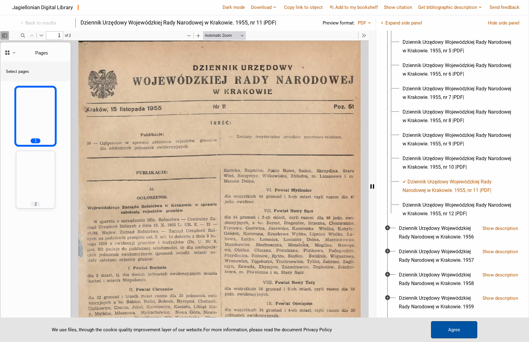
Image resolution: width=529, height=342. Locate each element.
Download (261, 7)
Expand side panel (403, 23)
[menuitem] (458, 46)
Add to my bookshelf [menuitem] (356, 7)
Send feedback (505, 7)
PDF (362, 23)
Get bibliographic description (447, 7)
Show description (500, 228)
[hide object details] (372, 186)
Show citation (398, 7)
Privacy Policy (317, 330)
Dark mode (234, 7)
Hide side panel (504, 23)
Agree (454, 330)
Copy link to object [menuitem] (303, 7)
